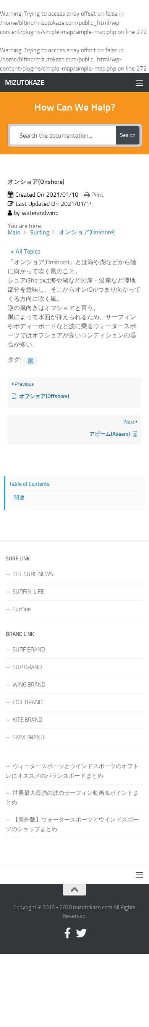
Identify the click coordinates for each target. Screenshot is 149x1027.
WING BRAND (29, 684)
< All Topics (25, 251)
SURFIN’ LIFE (28, 591)
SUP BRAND (27, 667)
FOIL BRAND (28, 702)
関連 (19, 497)
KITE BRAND (27, 719)
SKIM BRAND (28, 737)
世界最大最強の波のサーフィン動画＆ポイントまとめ (72, 798)
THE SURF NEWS (33, 574)
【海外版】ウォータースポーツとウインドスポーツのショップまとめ (72, 824)
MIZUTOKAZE (24, 82)
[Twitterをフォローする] (81, 933)
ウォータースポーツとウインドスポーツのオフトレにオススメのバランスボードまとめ (72, 771)
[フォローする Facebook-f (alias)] (67, 933)
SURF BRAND (29, 649)
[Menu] (139, 82)
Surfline (22, 609)
